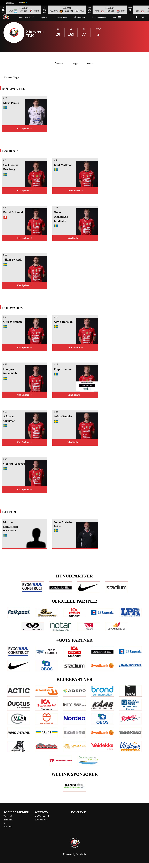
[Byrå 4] (130, 691)
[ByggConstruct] (32, 587)
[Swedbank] (102, 665)
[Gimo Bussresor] (46, 612)
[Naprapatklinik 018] (46, 718)
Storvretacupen (60, 17)
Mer (114, 17)
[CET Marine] (46, 651)
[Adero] (74, 691)
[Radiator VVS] (130, 718)
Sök (142, 17)
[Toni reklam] (88, 626)
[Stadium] (116, 587)
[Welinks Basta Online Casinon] (74, 785)
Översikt (59, 63)
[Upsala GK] (74, 746)
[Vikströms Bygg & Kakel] (130, 746)
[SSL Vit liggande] (12, 2)
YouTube (7, 826)
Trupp (75, 63)
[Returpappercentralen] (130, 665)
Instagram (8, 819)
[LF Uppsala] (102, 612)
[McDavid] (32, 626)
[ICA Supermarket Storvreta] (46, 705)
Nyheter (44, 17)
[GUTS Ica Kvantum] (74, 651)
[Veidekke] (102, 746)
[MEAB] (18, 718)
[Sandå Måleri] (46, 732)
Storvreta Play (41, 819)
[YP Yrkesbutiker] (60, 760)
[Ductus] (18, 705)
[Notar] (60, 626)
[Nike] (88, 587)
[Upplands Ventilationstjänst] (46, 746)
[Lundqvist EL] (60, 587)
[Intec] (74, 705)
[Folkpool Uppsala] (18, 612)
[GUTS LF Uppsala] (130, 651)
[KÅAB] (102, 705)
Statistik (90, 63)
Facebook (8, 816)
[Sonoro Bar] (74, 732)
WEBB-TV (41, 812)
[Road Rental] (18, 732)
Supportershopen (99, 17)
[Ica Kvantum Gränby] (74, 612)
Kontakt (78, 812)
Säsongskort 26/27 (26, 17)
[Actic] (18, 691)
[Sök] (136, 17)
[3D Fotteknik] (46, 691)
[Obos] (46, 665)
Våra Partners (79, 17)
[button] (23, 10)
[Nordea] (74, 718)
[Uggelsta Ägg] (18, 746)
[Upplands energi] (116, 626)
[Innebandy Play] (25, 2)
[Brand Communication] (102, 691)
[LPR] (130, 612)
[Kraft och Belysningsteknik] (130, 705)
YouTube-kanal (42, 816)
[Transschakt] (130, 732)
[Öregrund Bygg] (88, 760)
